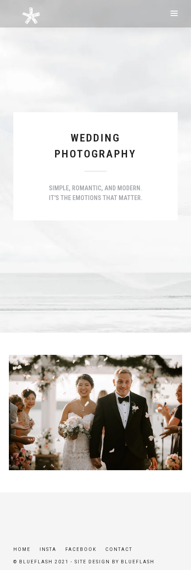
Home (22, 549)
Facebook (80, 549)
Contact (118, 549)
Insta (48, 549)
